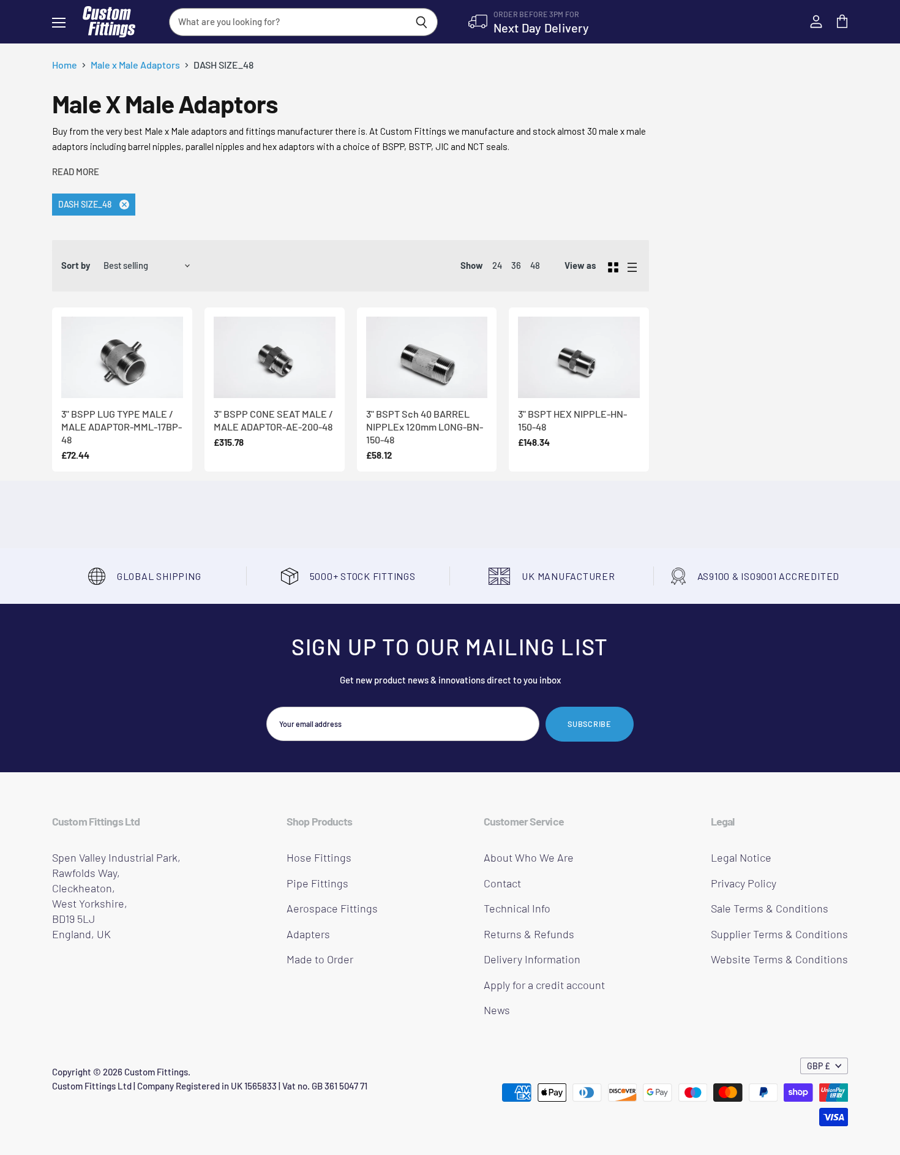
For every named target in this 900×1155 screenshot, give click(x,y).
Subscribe (590, 724)
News (497, 1010)
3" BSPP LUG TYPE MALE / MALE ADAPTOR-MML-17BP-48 (121, 427)
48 (535, 265)
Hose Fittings (319, 857)
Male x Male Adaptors (135, 64)
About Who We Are (529, 857)
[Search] (421, 22)
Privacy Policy (743, 883)
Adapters (308, 934)
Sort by (75, 265)
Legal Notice (741, 857)
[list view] (632, 266)
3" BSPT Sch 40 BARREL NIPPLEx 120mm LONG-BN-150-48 (424, 427)
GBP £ (818, 1066)
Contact (502, 883)
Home (64, 64)
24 (497, 265)
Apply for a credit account (544, 984)
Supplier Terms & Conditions (779, 934)
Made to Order (320, 959)
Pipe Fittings (317, 883)
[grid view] (613, 266)
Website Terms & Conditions (779, 959)
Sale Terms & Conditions (769, 908)
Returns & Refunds (529, 934)
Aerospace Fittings (332, 908)
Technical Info (517, 908)
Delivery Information (532, 959)
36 (516, 265)
